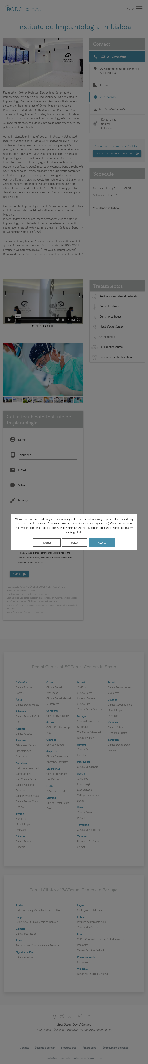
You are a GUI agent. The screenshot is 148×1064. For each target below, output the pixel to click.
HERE (119, 523)
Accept (102, 542)
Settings (46, 542)
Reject (74, 542)
